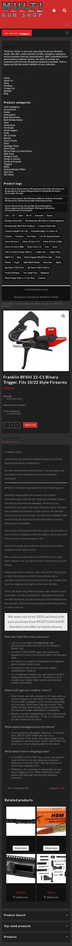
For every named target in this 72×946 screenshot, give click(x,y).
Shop (6, 83)
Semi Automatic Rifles (14, 169)
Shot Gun (8, 172)
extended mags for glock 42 (44, 231)
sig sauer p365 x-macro (38, 267)
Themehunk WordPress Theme (42, 297)
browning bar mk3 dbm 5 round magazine (44, 221)
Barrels (7, 138)
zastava (42, 278)
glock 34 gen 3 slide (52, 241)
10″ (13, 215)
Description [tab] (11, 438)
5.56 (7, 215)
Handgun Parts (11, 146)
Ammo (7, 112)
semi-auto (47, 262)
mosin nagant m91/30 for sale (38, 257)
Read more (21, 848)
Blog (6, 93)
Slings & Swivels (12, 159)
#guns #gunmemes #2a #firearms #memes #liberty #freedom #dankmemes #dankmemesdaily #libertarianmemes (34, 199)
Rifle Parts (9, 154)
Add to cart (30, 425)
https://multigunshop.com (40, 642)
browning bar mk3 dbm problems (20, 226)
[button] (63, 316)
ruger (17, 262)
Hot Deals (9, 128)
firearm (8, 236)
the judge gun (30, 273)
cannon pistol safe (47, 226)
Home (4, 304)
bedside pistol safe (13, 221)
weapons (45, 273)
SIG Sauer (9, 174)
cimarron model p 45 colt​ (16, 231)
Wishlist (7, 91)
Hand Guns (9, 125)
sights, (59, 262)
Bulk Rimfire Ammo (13, 120)
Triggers (8, 164)
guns (54, 247)
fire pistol (31, 236)
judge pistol (54, 252)
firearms (19, 236)
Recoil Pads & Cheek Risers (18, 151)
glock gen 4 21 (34, 247)
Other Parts (9, 148)
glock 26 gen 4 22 (31, 241)
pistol (58, 257)
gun (47, 247)
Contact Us (9, 88)
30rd (21, 215)
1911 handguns (11, 107)
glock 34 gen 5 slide (14, 247)
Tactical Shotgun (12, 273)
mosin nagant (10, 130)
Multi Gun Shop (40, 289)
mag (19, 257)
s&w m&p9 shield (31, 262)
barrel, (50, 215)
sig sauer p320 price (14, 267)
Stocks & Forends (12, 161)
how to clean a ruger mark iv (18, 252)
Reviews (8, 86)
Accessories (10, 109)
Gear (6, 122)
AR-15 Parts (10, 135)
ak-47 (29, 215)
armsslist (39, 215)
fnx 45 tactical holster (49, 236)
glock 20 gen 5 (12, 241)
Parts (11, 304)
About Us (8, 80)
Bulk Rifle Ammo (12, 117)
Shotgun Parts (11, 156)
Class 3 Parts (10, 141)
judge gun (41, 252)
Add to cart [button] (22, 897)
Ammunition (10, 115)
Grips (6, 143)
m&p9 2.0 (9, 257)
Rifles (6, 167)
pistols (8, 262)
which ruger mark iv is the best (20, 278)
